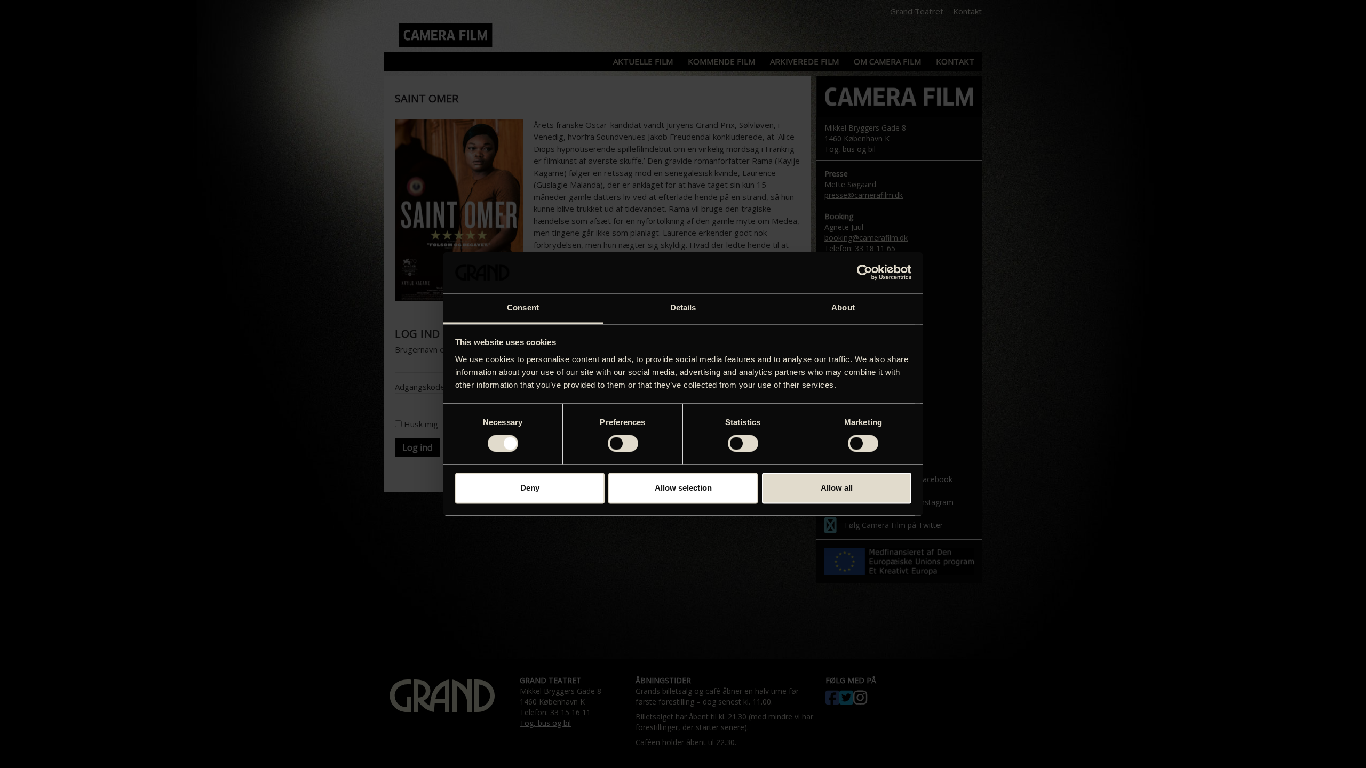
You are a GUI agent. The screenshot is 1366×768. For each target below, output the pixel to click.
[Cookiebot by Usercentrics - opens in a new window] (864, 273)
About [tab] (843, 307)
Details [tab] (683, 307)
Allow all (837, 487)
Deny (529, 487)
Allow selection (683, 487)
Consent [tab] (523, 307)
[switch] (623, 443)
